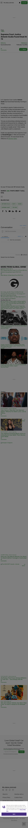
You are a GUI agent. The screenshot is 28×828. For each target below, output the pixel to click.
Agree (14, 814)
